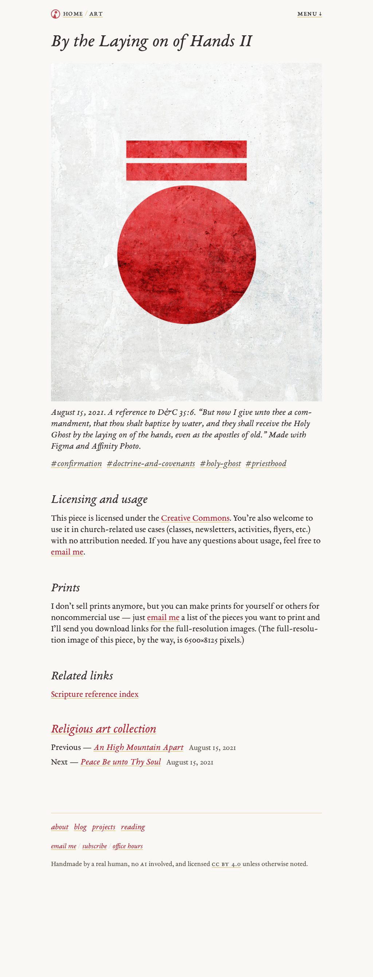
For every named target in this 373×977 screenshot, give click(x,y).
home (73, 14)
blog (80, 827)
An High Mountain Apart (138, 747)
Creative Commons (195, 518)
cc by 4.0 (226, 864)
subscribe (94, 846)
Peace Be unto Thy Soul (121, 762)
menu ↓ (309, 14)
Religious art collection (103, 729)
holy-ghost (220, 464)
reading (133, 827)
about (59, 827)
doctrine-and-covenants (151, 464)
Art (96, 14)
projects (103, 827)
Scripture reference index (94, 694)
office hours (128, 846)
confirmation (76, 464)
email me (67, 552)
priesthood (266, 464)
